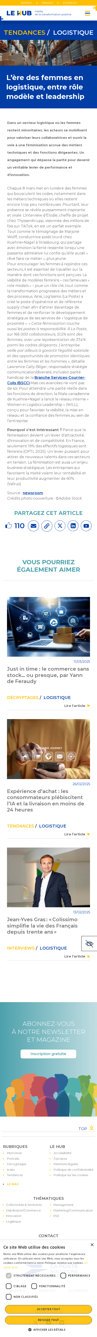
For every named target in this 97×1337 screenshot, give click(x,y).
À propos (60, 1158)
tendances (24, 32)
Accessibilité (63, 1153)
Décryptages (16, 1164)
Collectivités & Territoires (24, 1205)
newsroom (33, 493)
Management (63, 1205)
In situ (11, 1169)
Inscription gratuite (48, 1054)
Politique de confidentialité (74, 1169)
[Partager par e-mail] (33, 525)
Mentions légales (66, 1164)
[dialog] (48, 1288)
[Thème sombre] (89, 943)
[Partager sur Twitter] (60, 525)
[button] (48, 1329)
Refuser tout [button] (48, 1320)
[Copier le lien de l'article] (46, 526)
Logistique (13, 1221)
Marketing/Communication (73, 1210)
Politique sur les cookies (71, 1175)
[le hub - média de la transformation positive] (39, 13)
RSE (56, 1216)
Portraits (13, 1158)
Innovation (13, 1216)
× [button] (92, 1245)
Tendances (15, 1175)
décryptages (23, 697)
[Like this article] (9, 526)
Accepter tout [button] (48, 1309)
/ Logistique (69, 32)
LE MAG (13, 1184)
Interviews (21, 948)
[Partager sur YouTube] (86, 525)
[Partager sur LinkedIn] (73, 525)
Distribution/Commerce (23, 1210)
